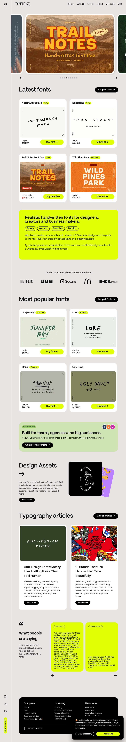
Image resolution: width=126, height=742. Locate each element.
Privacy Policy (106, 725)
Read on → (31, 603)
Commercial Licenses (63, 710)
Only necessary (85, 734)
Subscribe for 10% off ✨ (33, 719)
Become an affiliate (31, 716)
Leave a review (30, 713)
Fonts (70, 4)
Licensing (110, 4)
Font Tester (89, 708)
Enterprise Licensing (63, 716)
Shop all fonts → (106, 90)
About (26, 708)
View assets (27, 500)
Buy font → (87, 55)
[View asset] (85, 479)
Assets (90, 4)
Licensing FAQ (60, 719)
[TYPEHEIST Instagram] (5, 711)
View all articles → (106, 516)
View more (69, 55)
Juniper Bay (70, 32)
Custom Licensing (62, 713)
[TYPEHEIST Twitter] (5, 704)
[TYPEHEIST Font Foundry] (22, 4)
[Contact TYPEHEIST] (5, 696)
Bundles (80, 4)
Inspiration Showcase (93, 713)
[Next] (115, 77)
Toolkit (99, 4)
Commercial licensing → (37, 445)
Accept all (108, 734)
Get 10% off (5, 725)
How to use (89, 710)
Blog (120, 4)
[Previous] (21, 77)
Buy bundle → (53, 197)
